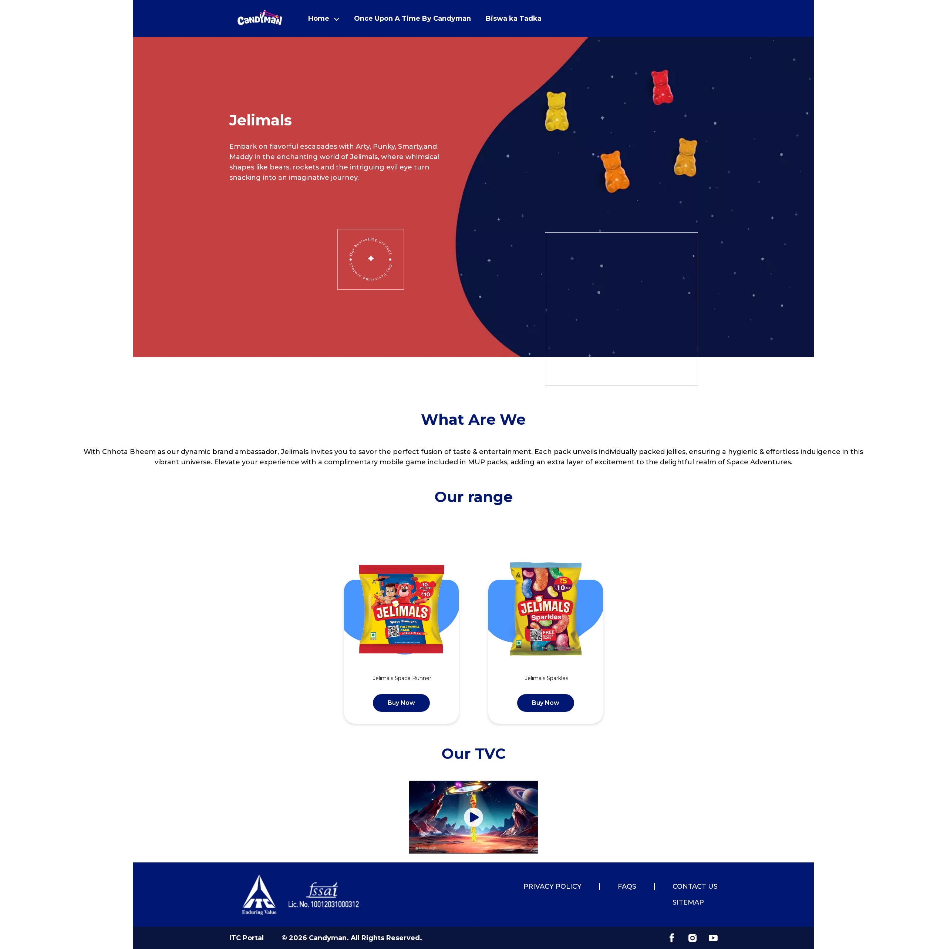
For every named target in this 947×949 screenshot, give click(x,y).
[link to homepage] (259, 18)
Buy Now (401, 702)
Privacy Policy (552, 886)
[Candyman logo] (301, 894)
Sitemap (688, 902)
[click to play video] (473, 817)
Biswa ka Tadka (514, 18)
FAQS (627, 886)
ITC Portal (246, 938)
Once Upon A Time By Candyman (412, 18)
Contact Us (695, 886)
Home (318, 18)
